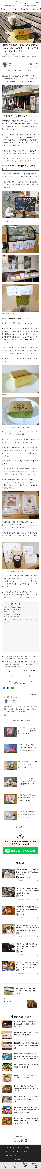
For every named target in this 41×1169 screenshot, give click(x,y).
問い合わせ (10, 1148)
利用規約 (19, 1148)
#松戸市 (4, 56)
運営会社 (28, 1148)
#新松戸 (10, 56)
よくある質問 (11, 1151)
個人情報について (12, 1155)
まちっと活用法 (23, 1151)
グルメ (9, 9)
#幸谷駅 (16, 56)
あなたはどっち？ (25, 9)
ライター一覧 (32, 694)
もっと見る (20, 827)
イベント (15, 9)
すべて (3, 9)
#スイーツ (5, 59)
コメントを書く (22, 683)
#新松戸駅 (23, 56)
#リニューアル (31, 56)
